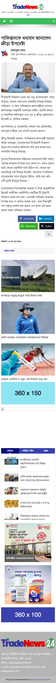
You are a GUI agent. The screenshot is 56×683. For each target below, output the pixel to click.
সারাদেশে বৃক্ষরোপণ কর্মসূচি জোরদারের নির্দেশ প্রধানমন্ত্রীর (33, 491)
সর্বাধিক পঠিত (28, 451)
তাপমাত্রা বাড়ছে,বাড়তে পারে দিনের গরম (21, 295)
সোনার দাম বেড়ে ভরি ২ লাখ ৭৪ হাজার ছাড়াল (35, 504)
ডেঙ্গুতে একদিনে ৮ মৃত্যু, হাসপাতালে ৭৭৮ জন (24, 379)
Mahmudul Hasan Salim (40, 679)
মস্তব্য (46, 451)
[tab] (10, 451)
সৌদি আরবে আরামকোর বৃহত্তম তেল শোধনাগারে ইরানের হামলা (34, 478)
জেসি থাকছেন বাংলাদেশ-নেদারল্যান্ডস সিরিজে (24, 337)
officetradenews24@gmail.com (24, 667)
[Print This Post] (48, 234)
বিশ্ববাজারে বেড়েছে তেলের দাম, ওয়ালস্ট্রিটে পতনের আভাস (35, 517)
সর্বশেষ (10, 451)
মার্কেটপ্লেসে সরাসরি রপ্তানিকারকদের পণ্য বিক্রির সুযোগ (32, 463)
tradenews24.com (10, 671)
